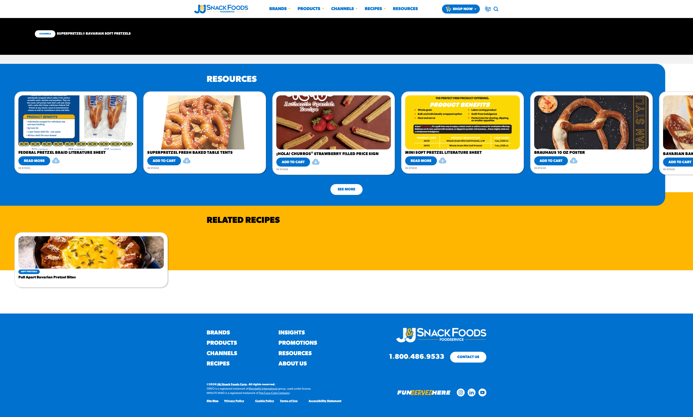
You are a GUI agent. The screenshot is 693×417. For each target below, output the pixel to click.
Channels (342, 9)
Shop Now (463, 9)
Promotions (297, 343)
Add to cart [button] (164, 161)
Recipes (373, 9)
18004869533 (416, 357)
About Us (292, 364)
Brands (278, 9)
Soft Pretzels (29, 272)
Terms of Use (289, 401)
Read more (34, 161)
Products (309, 9)
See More (346, 189)
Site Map (213, 401)
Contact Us (468, 357)
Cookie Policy (264, 401)
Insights (291, 333)
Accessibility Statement (325, 401)
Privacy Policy (234, 401)
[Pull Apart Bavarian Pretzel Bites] (91, 252)
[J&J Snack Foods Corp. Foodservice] (221, 9)
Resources (405, 9)
